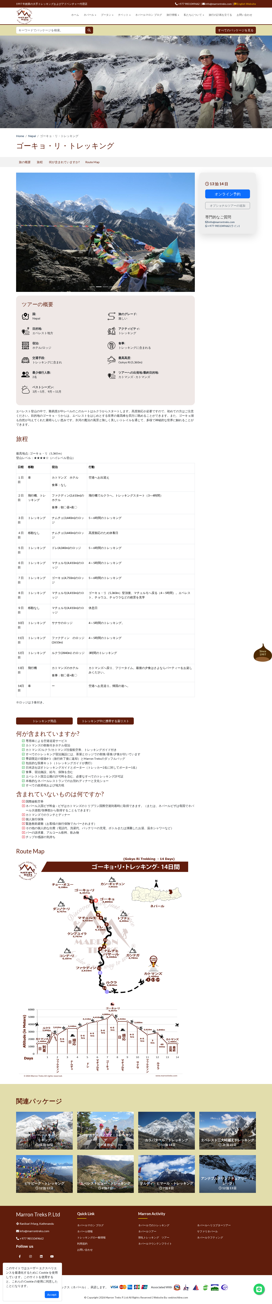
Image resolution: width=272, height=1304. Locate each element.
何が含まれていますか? (64, 162)
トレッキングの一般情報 (91, 1237)
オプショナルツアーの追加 (227, 205)
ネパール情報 (85, 1231)
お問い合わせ (244, 14)
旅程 (40, 162)
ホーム (75, 14)
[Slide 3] (112, 287)
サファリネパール (207, 1231)
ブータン (106, 14)
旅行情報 (172, 14)
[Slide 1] (99, 287)
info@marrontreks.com (221, 222)
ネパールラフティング (210, 1237)
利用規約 (82, 1243)
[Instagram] (30, 1256)
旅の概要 (25, 162)
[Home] (24, 15)
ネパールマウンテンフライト (155, 1243)
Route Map (92, 162)
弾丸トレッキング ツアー (153, 1237)
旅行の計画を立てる (220, 14)
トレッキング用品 (44, 721)
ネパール (89, 14)
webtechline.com (178, 1297)
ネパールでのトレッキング (153, 1225)
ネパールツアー (147, 1231)
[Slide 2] (105, 287)
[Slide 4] (119, 287)
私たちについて (193, 14)
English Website (246, 3)
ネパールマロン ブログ (148, 14)
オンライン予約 (228, 194)
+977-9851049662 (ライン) (223, 225)
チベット (123, 14)
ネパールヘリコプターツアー (214, 1225)
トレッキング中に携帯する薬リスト (105, 721)
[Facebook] (19, 1256)
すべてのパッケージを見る (235, 30)
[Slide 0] (92, 287)
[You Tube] (52, 1256)
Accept (51, 1294)
